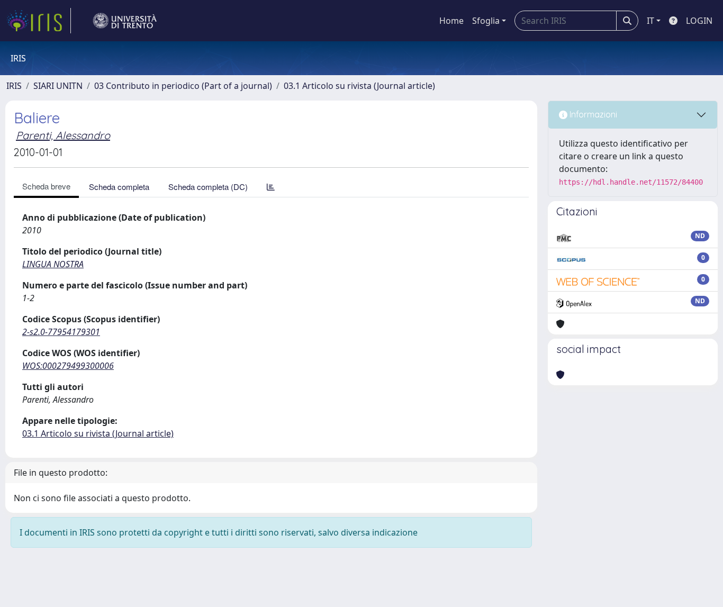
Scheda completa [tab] (119, 186)
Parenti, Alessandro (63, 135)
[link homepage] (38, 20)
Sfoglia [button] (486, 20)
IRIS (14, 86)
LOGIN (699, 20)
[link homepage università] (124, 20)
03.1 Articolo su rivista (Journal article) (359, 86)
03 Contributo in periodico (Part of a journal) (183, 86)
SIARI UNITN (58, 86)
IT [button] (650, 20)
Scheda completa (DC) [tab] (208, 186)
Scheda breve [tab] (46, 186)
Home (451, 20)
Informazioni (592, 114)
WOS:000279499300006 (68, 366)
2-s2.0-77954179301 (61, 332)
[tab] (271, 186)
